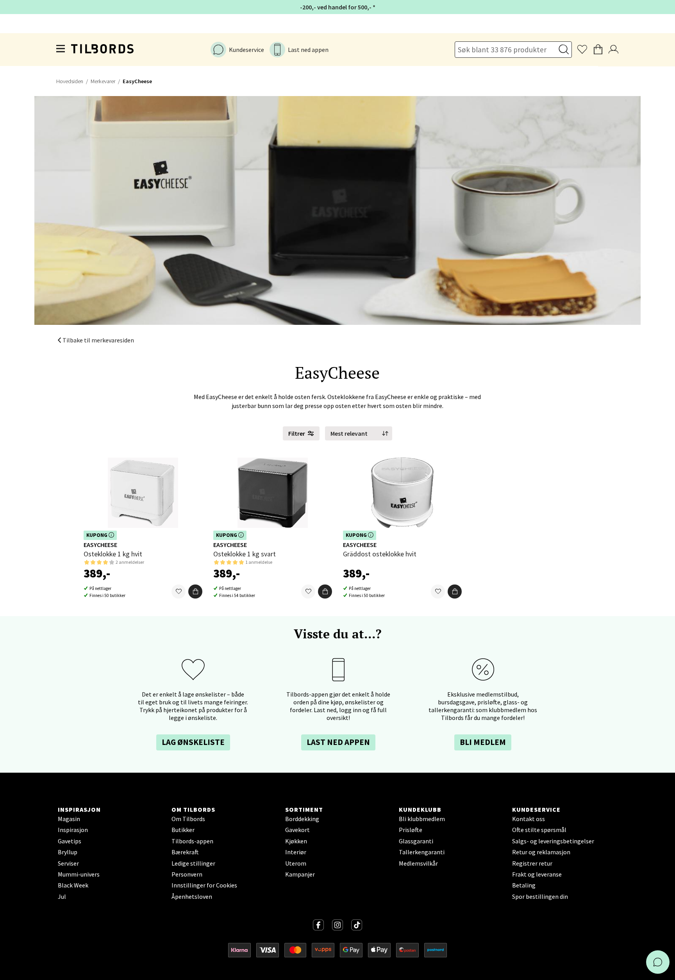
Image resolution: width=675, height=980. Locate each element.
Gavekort (297, 830)
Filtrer (296, 433)
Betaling (524, 885)
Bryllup (67, 852)
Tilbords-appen (192, 841)
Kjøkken (296, 841)
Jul (62, 896)
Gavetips (69, 841)
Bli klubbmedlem (422, 819)
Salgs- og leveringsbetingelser (553, 841)
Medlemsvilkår (418, 863)
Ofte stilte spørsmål (539, 830)
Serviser (68, 863)
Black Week (73, 885)
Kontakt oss (528, 819)
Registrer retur (532, 863)
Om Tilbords (188, 819)
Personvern (186, 874)
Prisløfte (410, 830)
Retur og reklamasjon (541, 852)
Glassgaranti (416, 841)
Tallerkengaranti (422, 852)
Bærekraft (185, 852)
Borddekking (302, 819)
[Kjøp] (195, 592)
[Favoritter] (178, 592)
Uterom (295, 863)
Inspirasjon (73, 830)
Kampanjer (300, 874)
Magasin (69, 819)
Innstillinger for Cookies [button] (204, 885)
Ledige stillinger (193, 863)
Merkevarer (103, 81)
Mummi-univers (79, 874)
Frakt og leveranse (537, 874)
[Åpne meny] (61, 49)
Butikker (183, 830)
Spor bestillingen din (540, 896)
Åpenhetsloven (191, 896)
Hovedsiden (69, 81)
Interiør (295, 852)
